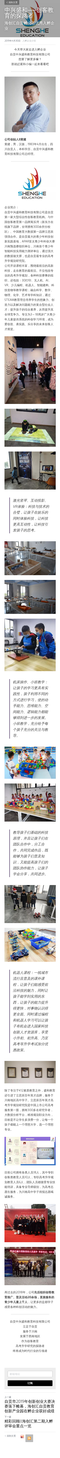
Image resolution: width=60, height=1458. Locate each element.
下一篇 (7, 1416)
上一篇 (7, 1397)
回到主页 (13, 2)
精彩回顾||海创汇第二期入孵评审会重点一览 (28, 1423)
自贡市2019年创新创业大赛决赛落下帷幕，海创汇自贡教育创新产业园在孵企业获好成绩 (29, 1406)
